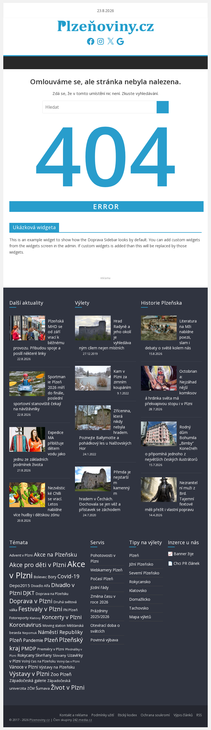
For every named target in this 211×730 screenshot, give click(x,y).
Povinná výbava (104, 639)
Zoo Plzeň (61, 674)
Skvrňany (43, 655)
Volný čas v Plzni (68, 661)
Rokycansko (140, 581)
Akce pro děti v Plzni (37, 565)
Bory (52, 576)
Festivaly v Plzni (40, 609)
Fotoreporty (19, 617)
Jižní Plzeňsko (141, 564)
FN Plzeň (70, 610)
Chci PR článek (186, 563)
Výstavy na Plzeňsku (57, 667)
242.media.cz (82, 720)
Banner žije (184, 553)
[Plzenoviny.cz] (15, 62)
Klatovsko (138, 590)
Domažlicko (139, 599)
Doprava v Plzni (30, 601)
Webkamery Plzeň (106, 569)
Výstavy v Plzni (29, 674)
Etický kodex (127, 715)
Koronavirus (25, 624)
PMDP (28, 648)
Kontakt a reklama (74, 715)
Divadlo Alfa (40, 585)
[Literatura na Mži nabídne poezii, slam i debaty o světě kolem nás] (159, 318)
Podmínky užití (102, 715)
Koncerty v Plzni (62, 617)
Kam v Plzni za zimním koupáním (122, 379)
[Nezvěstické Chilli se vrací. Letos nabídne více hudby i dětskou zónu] (27, 485)
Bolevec (40, 577)
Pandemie (33, 640)
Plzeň (51, 640)
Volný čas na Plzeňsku (39, 661)
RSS (199, 715)
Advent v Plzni (21, 555)
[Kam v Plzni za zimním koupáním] (93, 368)
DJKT (29, 593)
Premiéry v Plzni (50, 649)
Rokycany (25, 655)
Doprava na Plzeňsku (52, 593)
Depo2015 (19, 585)
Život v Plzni (68, 687)
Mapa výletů (140, 616)
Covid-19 (68, 576)
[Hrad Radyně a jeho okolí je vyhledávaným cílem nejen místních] (93, 318)
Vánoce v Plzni (23, 667)
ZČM (31, 688)
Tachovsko (139, 608)
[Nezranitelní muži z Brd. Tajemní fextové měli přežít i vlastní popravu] (159, 479)
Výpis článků (183, 715)
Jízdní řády (99, 587)
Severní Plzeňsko (144, 572)
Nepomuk (29, 633)
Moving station (54, 625)
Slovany (59, 655)
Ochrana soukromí (155, 715)
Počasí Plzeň (101, 578)
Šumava (43, 688)
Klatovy (35, 618)
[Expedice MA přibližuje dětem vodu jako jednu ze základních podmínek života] (27, 429)
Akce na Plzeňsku (55, 554)
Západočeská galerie (27, 680)
